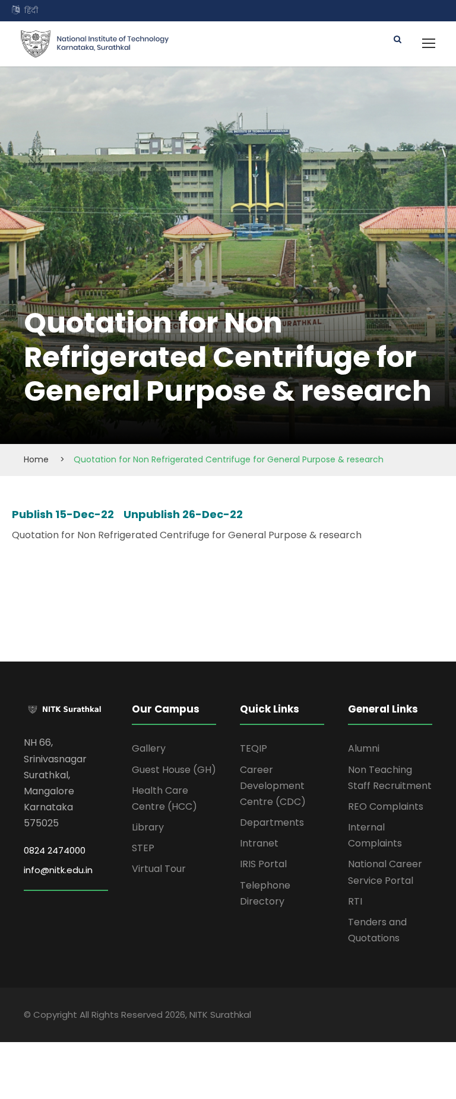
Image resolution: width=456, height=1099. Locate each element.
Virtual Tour (159, 869)
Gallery (149, 748)
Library (148, 827)
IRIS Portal (263, 864)
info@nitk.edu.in (58, 870)
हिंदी (31, 10)
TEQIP (253, 748)
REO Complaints (385, 806)
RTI (355, 901)
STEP (143, 848)
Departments (272, 822)
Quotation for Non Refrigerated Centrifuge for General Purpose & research (187, 535)
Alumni (363, 748)
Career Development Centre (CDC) (273, 786)
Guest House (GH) (174, 770)
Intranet (259, 843)
